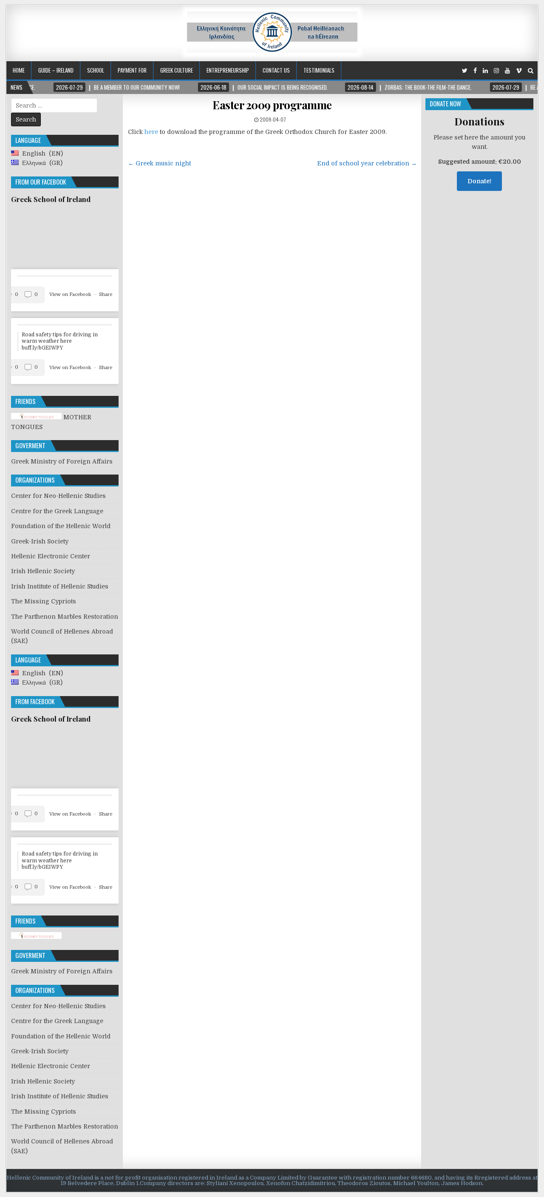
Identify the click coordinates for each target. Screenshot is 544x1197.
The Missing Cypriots (43, 601)
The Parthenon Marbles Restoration (64, 616)
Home (19, 70)
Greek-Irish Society (39, 541)
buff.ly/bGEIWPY (42, 348)
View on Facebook (70, 294)
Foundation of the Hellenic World (60, 526)
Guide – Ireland (56, 70)
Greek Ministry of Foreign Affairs (62, 461)
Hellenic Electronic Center (50, 556)
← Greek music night (159, 163)
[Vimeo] (519, 70)
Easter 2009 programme (272, 104)
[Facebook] (475, 70)
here (151, 131)
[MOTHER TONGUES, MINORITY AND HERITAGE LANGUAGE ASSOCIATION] (36, 936)
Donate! (479, 181)
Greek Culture (176, 70)
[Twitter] (465, 70)
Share (105, 294)
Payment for (132, 70)
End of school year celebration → (367, 163)
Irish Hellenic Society (43, 571)
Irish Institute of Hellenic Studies (59, 586)
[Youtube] (507, 70)
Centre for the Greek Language (57, 511)
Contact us (276, 70)
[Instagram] (496, 70)
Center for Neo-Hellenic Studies (58, 495)
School (95, 70)
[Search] (530, 70)
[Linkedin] (485, 70)
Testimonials (318, 70)
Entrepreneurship (228, 70)
